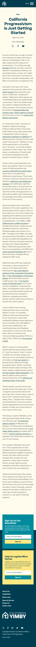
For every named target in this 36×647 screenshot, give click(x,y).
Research (6, 603)
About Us (6, 591)
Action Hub (6, 606)
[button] (32, 3)
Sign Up (18, 542)
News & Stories (8, 600)
